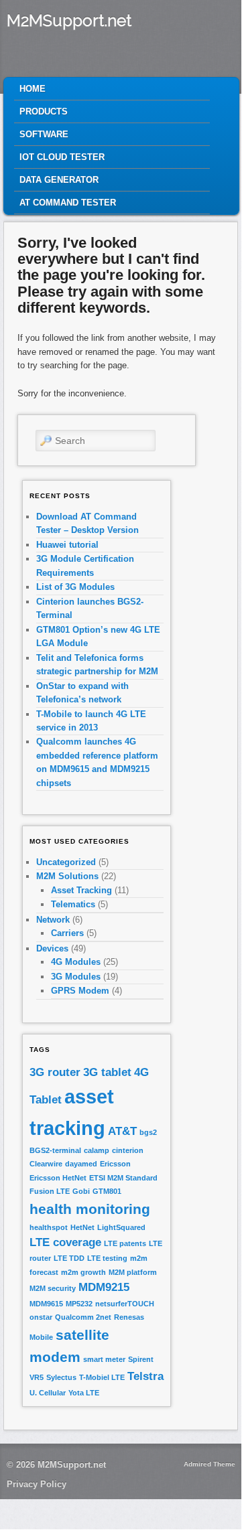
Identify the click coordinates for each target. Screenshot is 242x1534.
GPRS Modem (80, 991)
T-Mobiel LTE (102, 1377)
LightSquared (121, 1227)
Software (43, 134)
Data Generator (59, 180)
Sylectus (61, 1377)
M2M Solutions (67, 876)
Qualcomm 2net (83, 1317)
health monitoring (89, 1209)
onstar (40, 1317)
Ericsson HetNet (57, 1178)
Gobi (81, 1191)
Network (53, 920)
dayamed (81, 1164)
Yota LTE (83, 1393)
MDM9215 (103, 1287)
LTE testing (107, 1258)
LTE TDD (69, 1258)
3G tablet (107, 1072)
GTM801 (107, 1191)
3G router (54, 1072)
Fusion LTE (49, 1191)
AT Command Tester (67, 203)
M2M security (52, 1288)
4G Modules (76, 962)
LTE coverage (65, 1242)
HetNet (82, 1227)
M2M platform (133, 1272)
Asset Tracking (81, 890)
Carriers (67, 933)
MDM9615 (46, 1304)
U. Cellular (47, 1393)
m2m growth (83, 1272)
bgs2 (148, 1132)
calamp (96, 1150)
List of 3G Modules (75, 587)
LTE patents (125, 1243)
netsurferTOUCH (124, 1304)
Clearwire (45, 1164)
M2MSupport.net (69, 20)
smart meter (104, 1359)
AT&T (122, 1131)
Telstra (145, 1376)
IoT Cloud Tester (62, 157)
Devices (52, 948)
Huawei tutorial (67, 545)
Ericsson (115, 1164)
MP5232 (79, 1304)
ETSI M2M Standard (123, 1178)
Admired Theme (209, 1464)
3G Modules (76, 977)
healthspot (48, 1227)
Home (32, 89)
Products (43, 111)
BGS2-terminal (55, 1150)
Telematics (73, 904)
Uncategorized (66, 862)
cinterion (127, 1150)
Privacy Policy (36, 1484)
